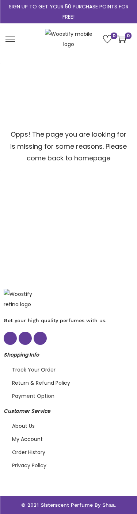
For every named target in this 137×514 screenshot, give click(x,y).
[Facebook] (10, 338)
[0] (107, 39)
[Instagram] (25, 338)
